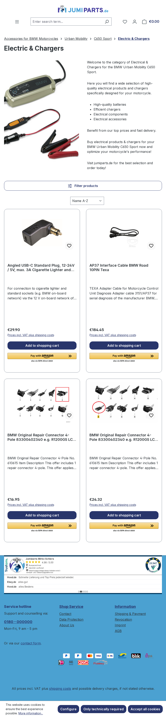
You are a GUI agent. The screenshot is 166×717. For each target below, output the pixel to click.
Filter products (86, 186)
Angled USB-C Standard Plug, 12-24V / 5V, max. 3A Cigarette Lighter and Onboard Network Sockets (40, 267)
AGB (118, 631)
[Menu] (17, 21)
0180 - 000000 (18, 622)
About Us (66, 625)
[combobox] (66, 21)
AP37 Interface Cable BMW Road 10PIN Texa (118, 267)
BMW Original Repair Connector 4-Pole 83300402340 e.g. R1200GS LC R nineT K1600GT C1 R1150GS (41, 437)
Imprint (120, 625)
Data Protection (71, 619)
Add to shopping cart (42, 345)
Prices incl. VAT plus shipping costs (30, 335)
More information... (30, 713)
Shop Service (71, 606)
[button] (42, 358)
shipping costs (60, 689)
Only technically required (103, 709)
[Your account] (134, 21)
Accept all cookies (145, 709)
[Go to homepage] (83, 9)
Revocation (123, 619)
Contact (65, 614)
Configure (68, 709)
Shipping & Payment (130, 614)
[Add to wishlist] (69, 246)
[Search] (107, 21)
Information (125, 606)
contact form (31, 643)
